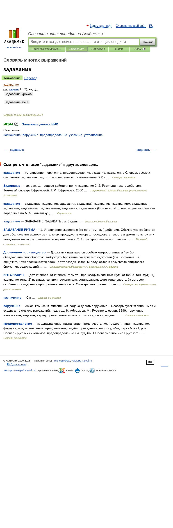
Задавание (11, 185)
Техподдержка (62, 360)
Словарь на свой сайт (131, 25)
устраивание (93, 135)
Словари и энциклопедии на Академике (65, 33)
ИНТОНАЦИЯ (13, 275)
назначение (12, 135)
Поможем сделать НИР (40, 124)
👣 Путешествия (16, 364)
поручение (30, 135)
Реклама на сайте (81, 360)
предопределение (53, 135)
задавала (17, 149)
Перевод (30, 78)
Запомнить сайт (101, 25)
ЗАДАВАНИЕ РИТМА (19, 229)
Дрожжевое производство (24, 252)
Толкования (76, 49)
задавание (11, 172)
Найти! (148, 42)
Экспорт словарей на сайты (19, 370)
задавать (143, 149)
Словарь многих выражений (47, 49)
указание (75, 135)
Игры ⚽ (140, 49)
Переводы (98, 49)
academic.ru (14, 47)
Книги (119, 49)
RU (151, 25)
